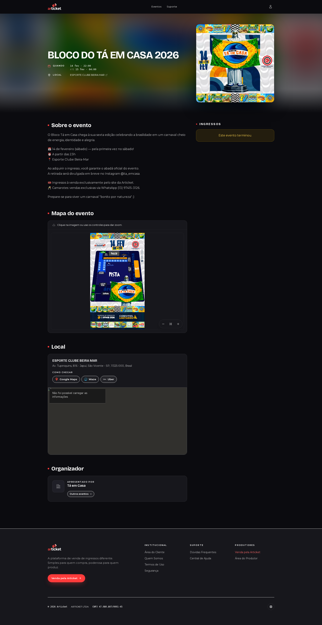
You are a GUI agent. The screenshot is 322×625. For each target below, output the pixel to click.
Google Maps (68, 379)
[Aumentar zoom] (178, 324)
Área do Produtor (246, 558)
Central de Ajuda (200, 558)
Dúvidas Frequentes (203, 552)
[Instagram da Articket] (271, 606)
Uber (111, 379)
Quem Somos (154, 558)
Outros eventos (79, 493)
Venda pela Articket (64, 578)
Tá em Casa (76, 486)
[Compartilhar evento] (269, 29)
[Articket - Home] (54, 6)
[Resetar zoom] (170, 324)
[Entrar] (270, 6)
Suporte (172, 6)
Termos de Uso (154, 564)
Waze (92, 379)
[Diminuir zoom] (163, 324)
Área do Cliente (155, 552)
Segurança (151, 570)
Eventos (156, 6)
